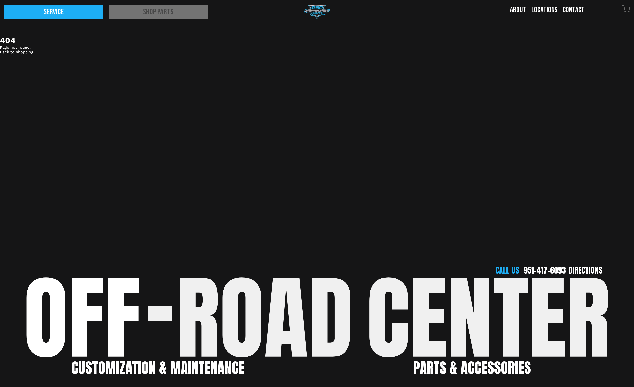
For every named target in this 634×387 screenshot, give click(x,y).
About (518, 10)
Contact (573, 10)
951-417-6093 (545, 270)
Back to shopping (16, 52)
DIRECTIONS (585, 270)
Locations (544, 10)
